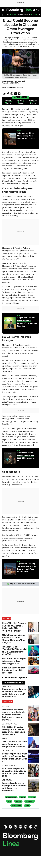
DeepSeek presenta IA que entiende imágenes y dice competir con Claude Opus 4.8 (14, 757)
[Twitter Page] (10, 827)
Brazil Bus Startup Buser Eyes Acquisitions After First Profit (13, 670)
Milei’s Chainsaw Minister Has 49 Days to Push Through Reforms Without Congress (14, 639)
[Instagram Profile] (20, 827)
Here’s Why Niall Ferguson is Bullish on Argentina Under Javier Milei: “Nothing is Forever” (14, 627)
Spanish (20, 88)
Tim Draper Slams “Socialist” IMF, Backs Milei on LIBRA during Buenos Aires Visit (14, 650)
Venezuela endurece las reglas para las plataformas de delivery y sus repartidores (14, 787)
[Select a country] (3, 10)
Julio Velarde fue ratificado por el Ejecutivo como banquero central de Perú (14, 744)
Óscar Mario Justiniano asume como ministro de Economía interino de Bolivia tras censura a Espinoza (13, 714)
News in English (16, 805)
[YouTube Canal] (15, 827)
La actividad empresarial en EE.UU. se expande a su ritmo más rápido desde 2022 (14, 772)
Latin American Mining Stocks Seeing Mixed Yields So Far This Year (26, 136)
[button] (4, 93)
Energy (23, 797)
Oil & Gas (32, 797)
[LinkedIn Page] (25, 827)
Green (27, 805)
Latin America (29, 801)
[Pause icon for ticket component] (2, 15)
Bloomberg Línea (11, 797)
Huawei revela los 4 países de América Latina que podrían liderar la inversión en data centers (14, 693)
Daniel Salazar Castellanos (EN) (14, 81)
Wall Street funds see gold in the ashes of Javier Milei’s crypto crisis (14, 661)
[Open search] (34, 9)
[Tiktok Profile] (30, 827)
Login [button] (38, 10)
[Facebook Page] (5, 827)
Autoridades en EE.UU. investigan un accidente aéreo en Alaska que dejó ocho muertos (13, 731)
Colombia (18, 801)
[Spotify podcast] (35, 827)
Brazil (9, 801)
